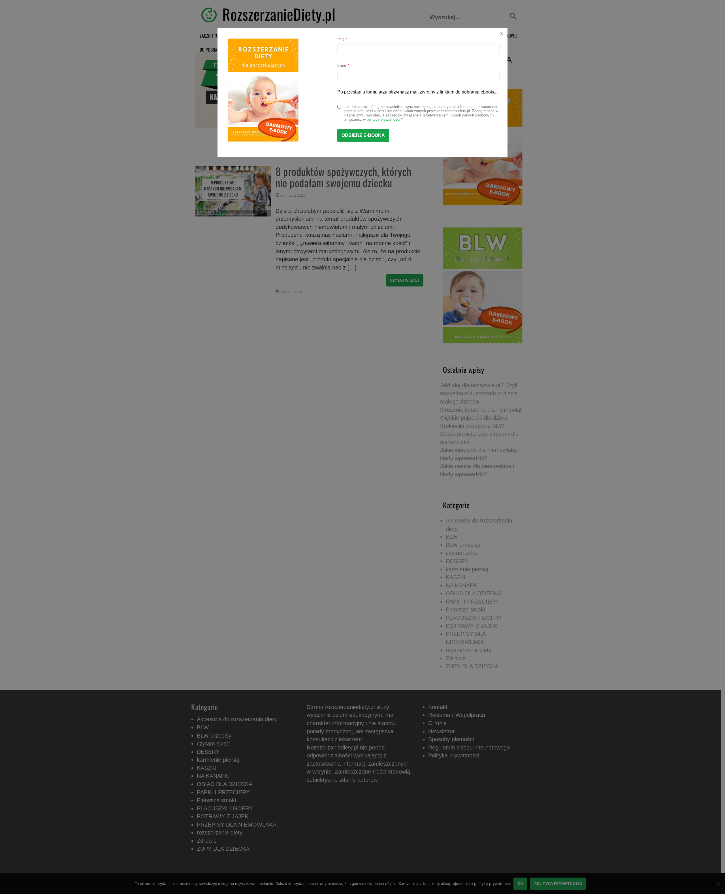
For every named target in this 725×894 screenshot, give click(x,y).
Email (343, 65)
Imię (342, 39)
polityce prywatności (383, 119)
